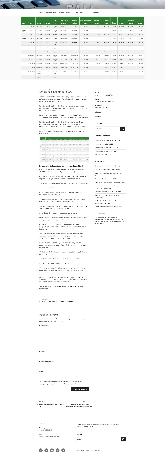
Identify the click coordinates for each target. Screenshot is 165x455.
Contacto (96, 12)
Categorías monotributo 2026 (104, 144)
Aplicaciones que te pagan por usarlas (106, 173)
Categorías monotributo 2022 (104, 191)
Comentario (44, 326)
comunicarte (55, 282)
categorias (46, 301)
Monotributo (47, 299)
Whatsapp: (42, 428)
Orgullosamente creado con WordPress (88, 450)
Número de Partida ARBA (102, 166)
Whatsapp (98, 105)
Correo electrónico (46, 362)
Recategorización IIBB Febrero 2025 (106, 151)
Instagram (98, 116)
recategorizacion (59, 301)
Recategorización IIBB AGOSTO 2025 (106, 147)
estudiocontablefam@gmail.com (104, 101)
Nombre (42, 352)
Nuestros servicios (65, 12)
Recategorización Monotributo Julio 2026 (107, 140)
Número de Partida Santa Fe (103, 179)
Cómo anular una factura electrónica (106, 182)
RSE (88, 12)
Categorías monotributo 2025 (104, 155)
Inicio (41, 12)
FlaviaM (60, 89)
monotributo (71, 99)
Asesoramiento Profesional (103, 169)
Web (41, 372)
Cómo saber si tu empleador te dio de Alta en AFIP (110, 195)
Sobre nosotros (51, 12)
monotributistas (59, 108)
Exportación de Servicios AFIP (104, 206)
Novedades (79, 12)
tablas (70, 301)
